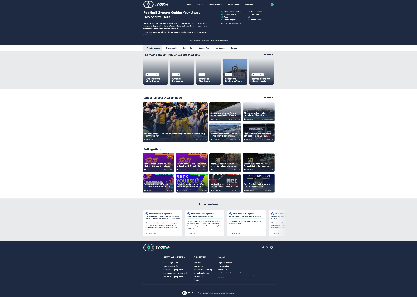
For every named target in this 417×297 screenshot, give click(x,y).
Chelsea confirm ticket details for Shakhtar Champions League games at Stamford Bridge (258, 114)
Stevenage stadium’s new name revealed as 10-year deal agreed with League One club (223, 114)
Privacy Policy (223, 266)
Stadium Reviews (233, 4)
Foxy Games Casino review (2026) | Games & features (157, 165)
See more (267, 54)
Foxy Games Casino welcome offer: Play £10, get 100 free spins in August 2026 (191, 165)
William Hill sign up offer (173, 276)
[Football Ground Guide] (155, 4)
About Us (197, 263)
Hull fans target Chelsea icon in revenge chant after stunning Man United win (174, 135)
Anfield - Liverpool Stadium (177, 79)
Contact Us (198, 266)
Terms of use (223, 270)
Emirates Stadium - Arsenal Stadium (208, 79)
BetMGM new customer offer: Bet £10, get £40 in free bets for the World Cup (224, 165)
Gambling (249, 4)
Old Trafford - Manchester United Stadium (155, 79)
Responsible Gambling (203, 270)
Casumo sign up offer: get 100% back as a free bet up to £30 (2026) (158, 185)
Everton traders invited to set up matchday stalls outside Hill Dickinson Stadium (223, 135)
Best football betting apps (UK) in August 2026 (257, 185)
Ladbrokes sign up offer (173, 270)
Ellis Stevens (216, 119)
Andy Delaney (249, 139)
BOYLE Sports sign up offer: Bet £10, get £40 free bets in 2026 (191, 185)
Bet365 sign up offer (171, 263)
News (189, 4)
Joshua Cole (149, 139)
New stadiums (215, 4)
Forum (196, 280)
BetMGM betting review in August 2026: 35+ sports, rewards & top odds (257, 165)
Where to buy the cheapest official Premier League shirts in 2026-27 (257, 135)
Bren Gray (148, 190)
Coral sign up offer (171, 266)
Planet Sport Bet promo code (175, 273)
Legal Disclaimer (225, 263)
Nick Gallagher (149, 170)
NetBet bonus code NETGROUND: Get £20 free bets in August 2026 (224, 185)
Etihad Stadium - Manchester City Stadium (261, 79)
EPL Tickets (198, 276)
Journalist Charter (201, 273)
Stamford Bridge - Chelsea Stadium (235, 79)
